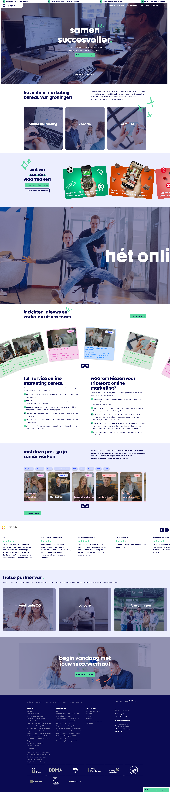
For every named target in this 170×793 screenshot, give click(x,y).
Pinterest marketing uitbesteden (39, 728)
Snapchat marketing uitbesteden (39, 731)
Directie (40, 469)
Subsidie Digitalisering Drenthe (67, 741)
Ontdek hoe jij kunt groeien (157, 790)
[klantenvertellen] (114, 770)
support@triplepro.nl (125, 729)
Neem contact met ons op (38, 185)
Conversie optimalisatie (35, 743)
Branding (30, 711)
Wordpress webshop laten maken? (68, 731)
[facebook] (129, 701)
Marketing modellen (63, 716)
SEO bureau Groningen (34, 759)
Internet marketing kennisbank (67, 713)
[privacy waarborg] (36, 770)
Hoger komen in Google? (65, 726)
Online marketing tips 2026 (66, 736)
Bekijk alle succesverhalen (38, 190)
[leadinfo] (36, 781)
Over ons (154, 5)
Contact (163, 5)
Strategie (120, 5)
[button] (83, 366)
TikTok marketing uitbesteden (38, 736)
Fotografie (30, 748)
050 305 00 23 (123, 724)
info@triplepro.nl (124, 726)
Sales (49, 469)
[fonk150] (133, 770)
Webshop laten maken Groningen (38, 754)
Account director (62, 469)
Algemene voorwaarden (94, 721)
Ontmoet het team (93, 711)
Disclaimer (89, 723)
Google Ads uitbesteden (35, 716)
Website (112, 5)
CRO (98, 469)
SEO (82, 469)
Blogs (58, 711)
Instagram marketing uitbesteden (39, 738)
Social (90, 469)
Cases (147, 5)
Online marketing (132, 5)
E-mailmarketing (33, 746)
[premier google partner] (94, 770)
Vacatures (89, 713)
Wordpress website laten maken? (68, 733)
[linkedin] (135, 701)
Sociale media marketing (35, 721)
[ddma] (55, 770)
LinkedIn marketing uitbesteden (38, 726)
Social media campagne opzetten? (68, 728)
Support (88, 716)
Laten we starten (86, 674)
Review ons (90, 718)
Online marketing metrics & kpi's (68, 718)
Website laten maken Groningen (38, 752)
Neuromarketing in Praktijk (66, 721)
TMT (106, 469)
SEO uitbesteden (33, 713)
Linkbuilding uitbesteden (36, 718)
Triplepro (28, 469)
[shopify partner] (75, 781)
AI (142, 5)
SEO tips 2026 (61, 738)
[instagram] (132, 701)
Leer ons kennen (32, 513)
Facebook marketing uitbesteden (39, 723)
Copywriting (31, 741)
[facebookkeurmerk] (75, 770)
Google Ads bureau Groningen (37, 762)
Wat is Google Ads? (63, 723)
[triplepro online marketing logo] (12, 5)
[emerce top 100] (55, 781)
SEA (74, 469)
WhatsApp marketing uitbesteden (39, 733)
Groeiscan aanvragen (86, 55)
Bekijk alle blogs (138, 316)
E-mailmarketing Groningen (36, 757)
